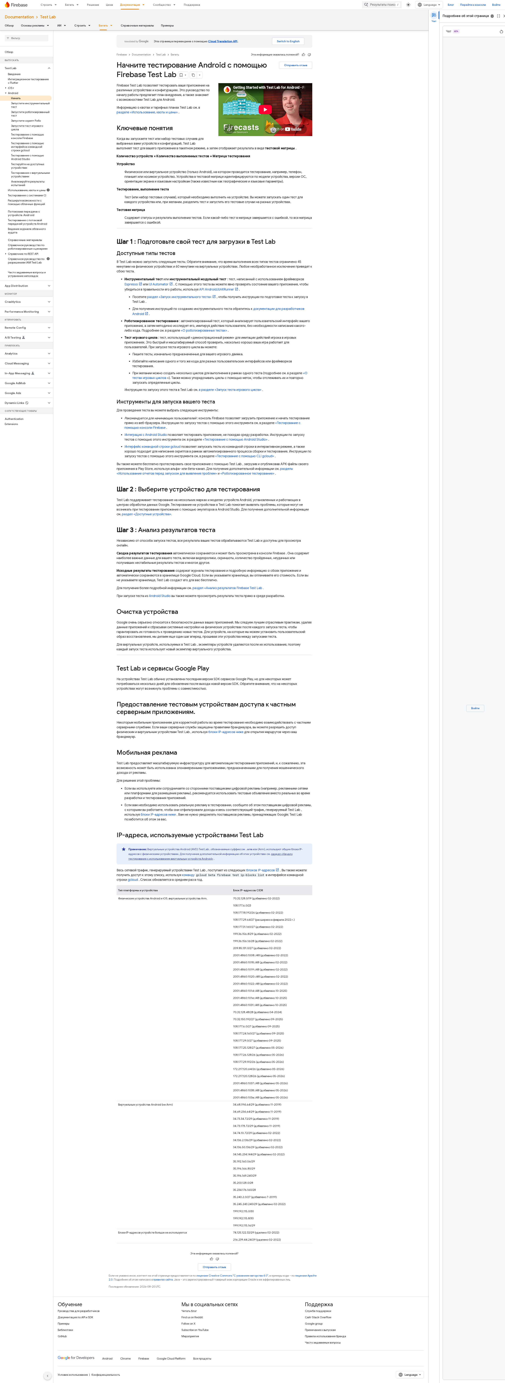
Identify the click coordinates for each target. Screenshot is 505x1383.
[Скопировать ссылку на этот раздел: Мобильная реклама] (181, 753)
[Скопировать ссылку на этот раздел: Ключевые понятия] (177, 128)
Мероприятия (190, 1336)
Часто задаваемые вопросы (323, 1342)
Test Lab (48, 17)
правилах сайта (163, 1279)
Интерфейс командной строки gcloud (152, 447)
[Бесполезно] (309, 55)
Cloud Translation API (222, 41)
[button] (23, 68)
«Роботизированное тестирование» (247, 474)
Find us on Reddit (192, 1317)
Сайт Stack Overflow (318, 1317)
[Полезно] (303, 55)
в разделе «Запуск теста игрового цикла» (230, 390)
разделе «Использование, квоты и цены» (147, 112)
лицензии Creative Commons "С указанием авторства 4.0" (232, 1275)
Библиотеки (65, 1330)
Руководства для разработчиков (78, 1311)
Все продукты (202, 1358)
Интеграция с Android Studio (145, 435)
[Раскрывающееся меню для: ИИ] (66, 25)
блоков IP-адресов (260, 870)
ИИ (59, 25)
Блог (451, 5)
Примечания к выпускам (320, 1330)
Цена (109, 5)
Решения (93, 5)
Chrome (125, 1358)
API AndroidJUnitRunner (216, 289)
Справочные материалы (137, 25)
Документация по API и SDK (75, 1317)
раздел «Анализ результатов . (228, 588)
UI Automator (158, 284)
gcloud (133, 880)
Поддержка (192, 5)
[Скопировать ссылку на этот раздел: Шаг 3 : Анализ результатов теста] (219, 530)
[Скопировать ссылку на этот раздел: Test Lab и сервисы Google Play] (213, 669)
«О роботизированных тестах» (204, 331)
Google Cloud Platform (171, 1358)
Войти (496, 5)
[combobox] (382, 4)
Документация (130, 5)
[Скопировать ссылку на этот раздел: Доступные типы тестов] (179, 253)
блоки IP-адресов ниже (225, 732)
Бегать (69, 5)
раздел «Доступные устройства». (147, 514)
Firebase (122, 54)
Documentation (19, 17)
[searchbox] (26, 38)
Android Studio (160, 596)
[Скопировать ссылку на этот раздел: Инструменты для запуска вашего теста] (219, 402)
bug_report (492, 16)
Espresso (131, 284)
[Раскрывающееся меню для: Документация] (144, 4)
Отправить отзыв (295, 65)
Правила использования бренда (325, 1336)
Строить (46, 5)
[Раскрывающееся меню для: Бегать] (78, 4)
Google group (314, 1323)
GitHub (62, 1336)
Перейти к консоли (473, 5)
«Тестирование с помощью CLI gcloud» (244, 456)
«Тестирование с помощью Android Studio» (235, 440)
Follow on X (188, 1323)
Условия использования (73, 1374)
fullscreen (498, 16)
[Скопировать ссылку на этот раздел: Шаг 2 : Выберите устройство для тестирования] (264, 489)
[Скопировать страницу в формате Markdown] (193, 75)
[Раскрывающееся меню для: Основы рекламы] (49, 25)
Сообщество (162, 5)
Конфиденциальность (106, 1374)
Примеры (167, 25)
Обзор (9, 25)
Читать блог (189, 1311)
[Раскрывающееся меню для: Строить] (57, 4)
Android (107, 1358)
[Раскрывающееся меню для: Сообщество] (175, 4)
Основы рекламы (32, 25)
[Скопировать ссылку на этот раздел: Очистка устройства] (182, 612)
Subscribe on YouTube (195, 1330)
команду (188, 875)
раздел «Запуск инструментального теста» (179, 297)
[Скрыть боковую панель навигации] (47, 1376)
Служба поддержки (318, 1311)
